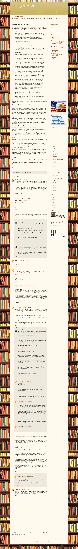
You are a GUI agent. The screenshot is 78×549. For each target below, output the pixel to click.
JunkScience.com (55, 53)
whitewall (17, 269)
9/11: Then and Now (56, 172)
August (54, 180)
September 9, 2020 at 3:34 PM (26, 212)
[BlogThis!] (28, 172)
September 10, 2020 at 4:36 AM (25, 285)
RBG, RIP (54, 166)
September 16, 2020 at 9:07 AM (27, 426)
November (55, 154)
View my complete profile (55, 225)
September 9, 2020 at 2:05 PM (25, 198)
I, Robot (53, 58)
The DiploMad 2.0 (23, 6)
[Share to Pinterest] (32, 172)
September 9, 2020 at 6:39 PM (22, 278)
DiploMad (20, 222)
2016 (53, 199)
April (54, 187)
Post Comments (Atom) (21, 534)
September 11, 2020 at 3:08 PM (27, 489)
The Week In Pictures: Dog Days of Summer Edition (57, 32)
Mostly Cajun (54, 37)
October (54, 156)
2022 (53, 148)
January (54, 192)
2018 (53, 195)
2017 (53, 197)
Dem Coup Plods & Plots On (58, 174)
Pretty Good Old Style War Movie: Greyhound (59, 170)
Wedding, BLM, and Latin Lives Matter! (58, 162)
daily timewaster (55, 24)
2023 (53, 146)
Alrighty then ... (54, 35)
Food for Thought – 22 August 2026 (58, 38)
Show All (64, 59)
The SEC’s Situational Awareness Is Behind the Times (58, 55)
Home (30, 532)
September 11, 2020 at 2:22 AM (28, 351)
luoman (41, 541)
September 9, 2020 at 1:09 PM (25, 179)
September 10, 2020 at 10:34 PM (28, 338)
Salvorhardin (17, 179)
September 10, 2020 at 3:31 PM (25, 435)
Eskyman (20, 246)
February (54, 190)
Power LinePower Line (56, 31)
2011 (53, 207)
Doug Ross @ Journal (56, 46)
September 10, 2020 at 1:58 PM (29, 329)
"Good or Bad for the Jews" (18, 16)
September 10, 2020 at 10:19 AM (25, 307)
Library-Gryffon (18, 489)
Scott (16, 260)
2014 (53, 202)
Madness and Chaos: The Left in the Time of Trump (34, 27)
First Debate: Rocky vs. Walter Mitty (59, 159)
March (54, 188)
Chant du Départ (55, 34)
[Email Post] (25, 172)
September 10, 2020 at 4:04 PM (27, 245)
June (54, 183)
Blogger (48, 541)
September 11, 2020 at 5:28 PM (27, 476)
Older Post (45, 532)
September (55, 158)
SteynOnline (54, 57)
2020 (53, 151)
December (55, 153)
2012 (53, 205)
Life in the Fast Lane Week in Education (57, 28)
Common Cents (55, 40)
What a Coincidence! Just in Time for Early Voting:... (59, 176)
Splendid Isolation (55, 50)
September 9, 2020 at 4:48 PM (24, 269)
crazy (16, 52)
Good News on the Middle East (58, 168)
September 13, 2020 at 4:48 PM (28, 419)
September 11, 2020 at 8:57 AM (27, 401)
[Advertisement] (29, 522)
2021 (53, 150)
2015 (53, 200)
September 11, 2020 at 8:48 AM (27, 381)
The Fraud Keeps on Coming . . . (58, 178)
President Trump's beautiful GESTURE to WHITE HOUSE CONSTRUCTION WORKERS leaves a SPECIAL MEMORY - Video (58, 43)
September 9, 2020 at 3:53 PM (22, 260)
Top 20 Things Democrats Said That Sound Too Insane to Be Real (58, 48)
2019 (53, 194)
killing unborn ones (31, 58)
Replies (17, 219)
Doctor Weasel (17, 213)
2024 (53, 145)
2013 (53, 204)
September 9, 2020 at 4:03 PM (29, 222)
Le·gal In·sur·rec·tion (56, 27)
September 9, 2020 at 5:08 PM (28, 228)
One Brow (17, 307)
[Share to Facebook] (30, 172)
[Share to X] (29, 172)
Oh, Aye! (53, 25)
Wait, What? (54, 51)
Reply (16, 195)
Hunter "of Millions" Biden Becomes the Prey (59, 164)
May (54, 185)
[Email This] (27, 172)
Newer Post (14, 532)
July (54, 182)
